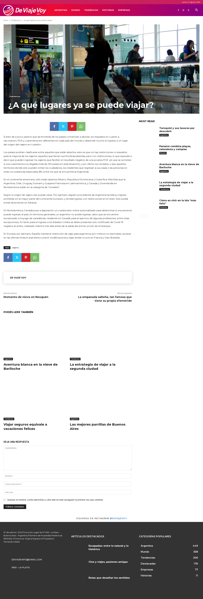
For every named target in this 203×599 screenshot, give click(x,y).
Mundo (75, 10)
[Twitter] (188, 10)
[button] (196, 10)
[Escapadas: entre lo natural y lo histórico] (78, 549)
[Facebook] (178, 10)
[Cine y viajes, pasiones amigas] (78, 565)
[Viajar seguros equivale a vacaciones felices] (34, 398)
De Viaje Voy (18, 277)
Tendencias (91, 10)
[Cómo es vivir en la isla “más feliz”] (148, 204)
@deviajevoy (118, 518)
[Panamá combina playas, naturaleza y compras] (148, 150)
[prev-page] (141, 216)
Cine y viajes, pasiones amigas (108, 561)
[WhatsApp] (81, 126)
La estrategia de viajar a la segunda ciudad (92, 366)
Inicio (6, 20)
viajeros (15, 247)
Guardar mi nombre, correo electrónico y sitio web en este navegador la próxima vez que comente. (55, 499)
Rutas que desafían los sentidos (109, 577)
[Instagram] (183, 10)
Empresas (124, 10)
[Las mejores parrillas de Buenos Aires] (101, 398)
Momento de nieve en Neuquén (26, 297)
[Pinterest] (72, 126)
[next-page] (145, 216)
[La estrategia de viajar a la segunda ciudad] (101, 338)
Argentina (60, 10)
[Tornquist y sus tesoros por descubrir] (148, 132)
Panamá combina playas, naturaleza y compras (175, 148)
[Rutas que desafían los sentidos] (78, 581)
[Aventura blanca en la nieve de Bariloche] (34, 338)
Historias (108, 10)
